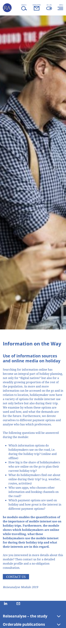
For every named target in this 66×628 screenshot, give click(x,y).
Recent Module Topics (21, 618)
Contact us (16, 577)
